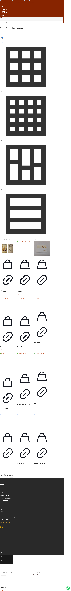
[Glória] (7, 421)
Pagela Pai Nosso (22, 346)
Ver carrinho (8, 590)
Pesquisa (11, 477)
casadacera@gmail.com (5, 519)
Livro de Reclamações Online (8, 503)
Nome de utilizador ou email (6, 572)
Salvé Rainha (20, 463)
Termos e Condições (7, 498)
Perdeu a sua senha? (5, 578)
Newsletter (5, 515)
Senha (38, 572)
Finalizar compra (3, 590)
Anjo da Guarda (4, 408)
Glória (1, 463)
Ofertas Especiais (6, 513)
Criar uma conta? (3, 582)
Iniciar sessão (4, 575)
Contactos (5, 488)
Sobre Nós (5, 487)
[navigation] (35, 587)
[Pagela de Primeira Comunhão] (7, 248)
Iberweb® (24, 549)
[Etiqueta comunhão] (42, 248)
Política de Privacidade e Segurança (9, 492)
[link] (26, 36)
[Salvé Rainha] (24, 421)
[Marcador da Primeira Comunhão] (24, 248)
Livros (4, 511)
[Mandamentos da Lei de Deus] (42, 360)
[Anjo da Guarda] (7, 363)
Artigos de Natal (6, 509)
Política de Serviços (6, 490)
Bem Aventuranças (5, 346)
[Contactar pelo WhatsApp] (68, 588)
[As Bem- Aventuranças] (24, 361)
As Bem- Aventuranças (23, 404)
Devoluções (5, 500)
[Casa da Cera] (17, 2)
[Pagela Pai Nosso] (24, 305)
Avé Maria (37, 342)
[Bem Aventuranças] (7, 305)
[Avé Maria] (42, 303)
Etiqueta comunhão (39, 290)
